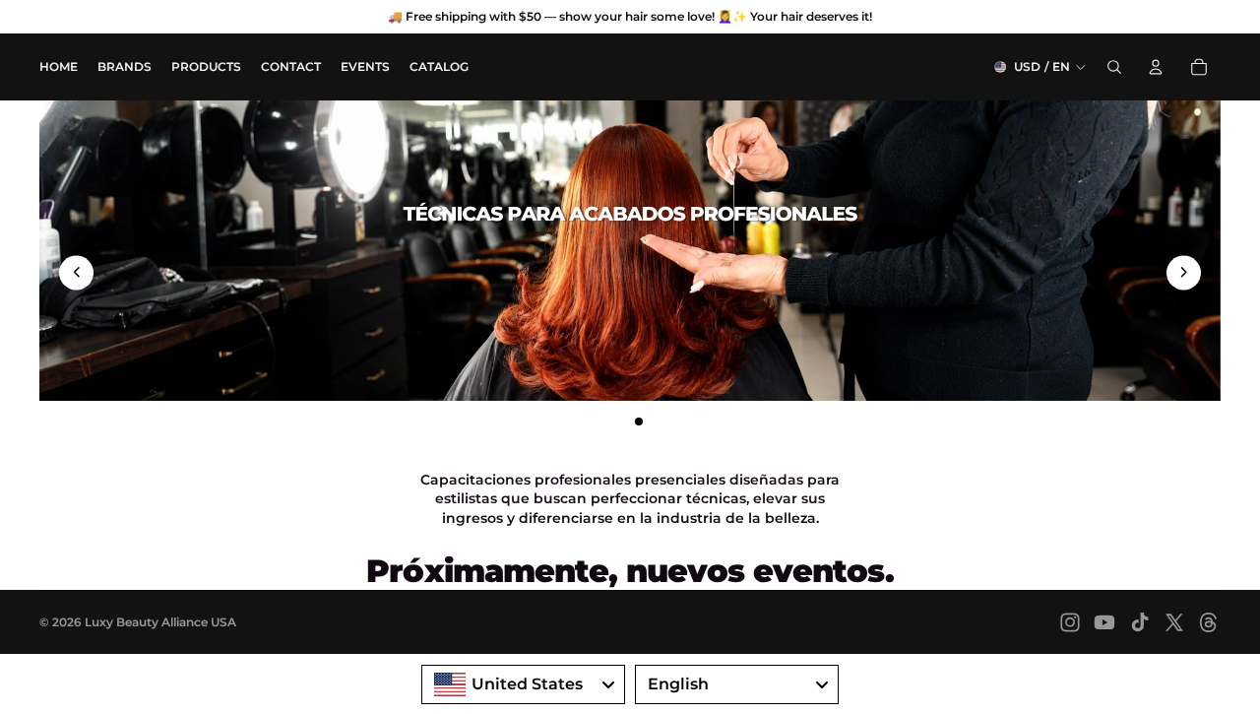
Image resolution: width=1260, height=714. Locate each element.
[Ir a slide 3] (639, 421)
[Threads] (1209, 622)
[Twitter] (1174, 622)
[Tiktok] (1140, 622)
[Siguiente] (1183, 272)
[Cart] (1199, 67)
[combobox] (523, 684)
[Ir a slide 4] (657, 421)
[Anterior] (76, 272)
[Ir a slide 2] (621, 421)
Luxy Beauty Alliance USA (160, 622)
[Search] (1114, 67)
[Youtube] (1104, 622)
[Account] (1155, 67)
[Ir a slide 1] (603, 421)
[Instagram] (1070, 622)
